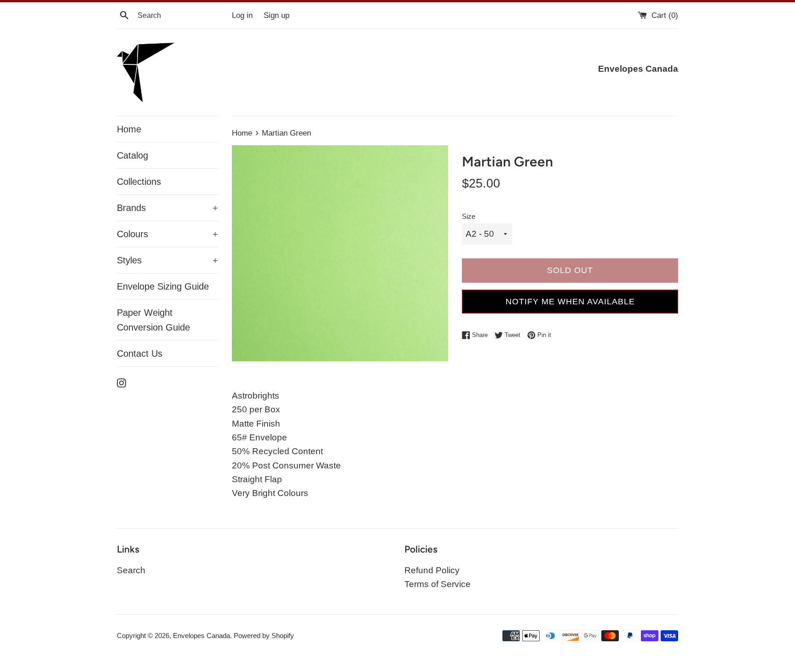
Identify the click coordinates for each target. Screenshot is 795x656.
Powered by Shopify (264, 635)
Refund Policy (432, 570)
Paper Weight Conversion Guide (153, 320)
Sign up (276, 15)
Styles (167, 260)
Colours (167, 234)
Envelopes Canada (201, 635)
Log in (242, 15)
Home (129, 129)
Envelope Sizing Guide (163, 286)
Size (468, 216)
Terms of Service (437, 584)
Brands (167, 208)
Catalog (132, 155)
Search (131, 570)
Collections (139, 182)
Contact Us (139, 353)
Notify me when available (570, 301)
